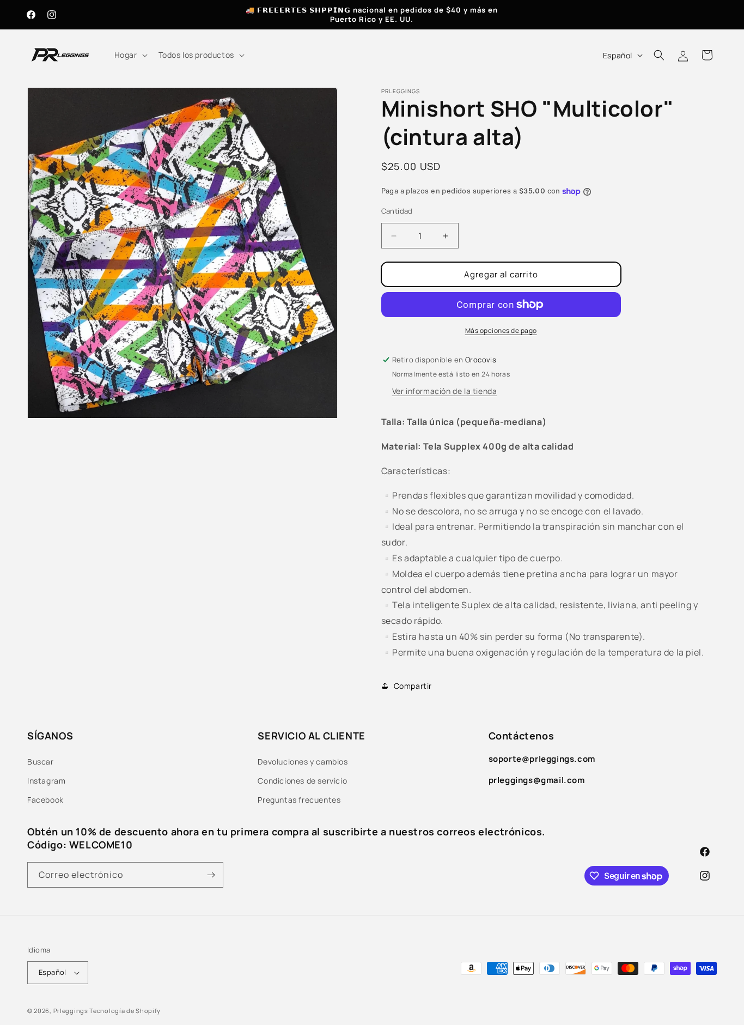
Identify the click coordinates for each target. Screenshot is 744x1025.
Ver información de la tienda (444, 391)
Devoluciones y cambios (302, 761)
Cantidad (397, 211)
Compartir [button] (413, 686)
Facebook (45, 799)
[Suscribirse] (211, 875)
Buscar (40, 761)
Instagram (46, 780)
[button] (130, 55)
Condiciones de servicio (302, 780)
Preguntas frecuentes (299, 799)
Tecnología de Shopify (125, 1010)
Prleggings (70, 1010)
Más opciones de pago (501, 330)
